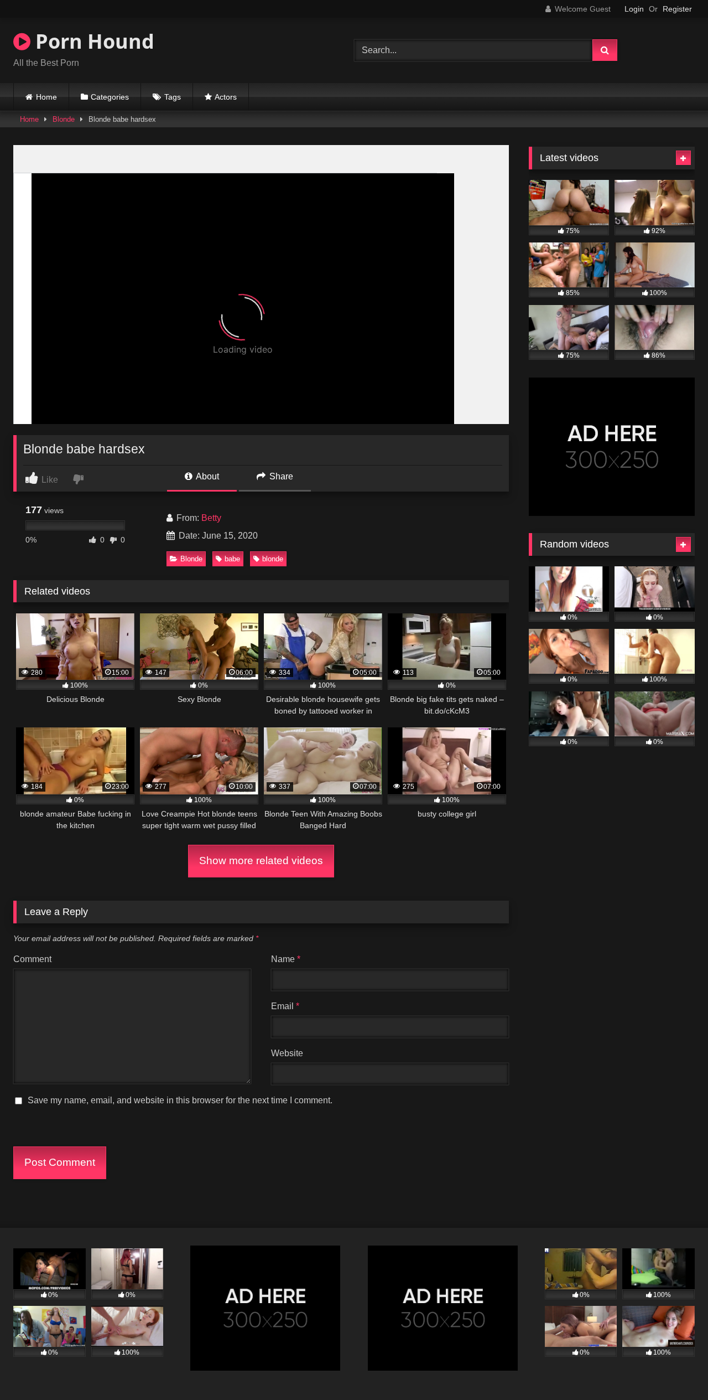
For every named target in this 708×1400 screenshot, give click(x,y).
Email (285, 1006)
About (206, 476)
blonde (272, 559)
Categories (110, 96)
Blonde (64, 119)
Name (285, 959)
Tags (172, 96)
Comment (32, 959)
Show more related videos (261, 860)
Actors (226, 96)
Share (280, 476)
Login (634, 8)
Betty (211, 518)
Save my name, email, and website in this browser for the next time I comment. (180, 1100)
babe (232, 559)
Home (46, 96)
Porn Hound (92, 41)
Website (287, 1053)
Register (677, 8)
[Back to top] (674, 1367)
